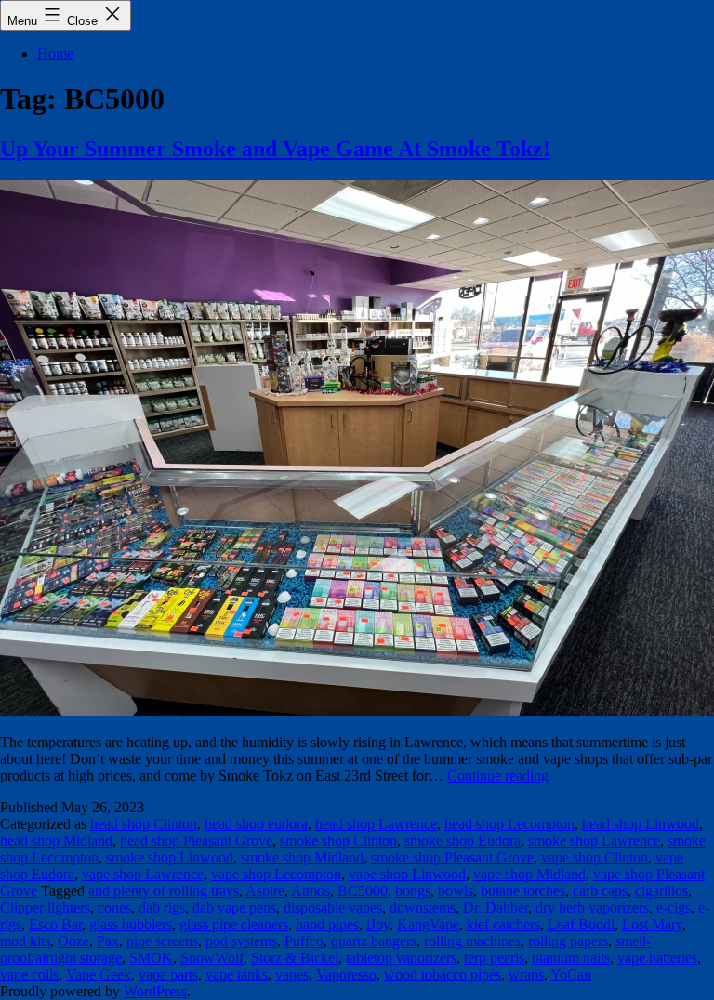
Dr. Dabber (495, 907)
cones (114, 907)
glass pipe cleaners (233, 924)
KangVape (428, 924)
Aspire (264, 891)
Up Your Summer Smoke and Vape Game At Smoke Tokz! (275, 149)
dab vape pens (234, 907)
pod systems (241, 941)
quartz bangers (373, 941)
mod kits (25, 941)
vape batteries (657, 958)
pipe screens (162, 941)
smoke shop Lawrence (594, 841)
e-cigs (673, 907)
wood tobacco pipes (442, 974)
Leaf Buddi (581, 924)
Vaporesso (346, 974)
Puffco (304, 941)
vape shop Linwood (407, 874)
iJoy (378, 924)
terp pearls (494, 958)
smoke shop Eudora (462, 841)
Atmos (310, 891)
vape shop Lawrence (143, 874)
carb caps (600, 891)
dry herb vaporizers (592, 907)
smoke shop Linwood (169, 857)
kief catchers (503, 924)
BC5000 (362, 891)
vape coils (29, 974)
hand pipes (327, 924)
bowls (455, 891)
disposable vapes (333, 907)
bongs (412, 891)
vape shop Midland (529, 874)
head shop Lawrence (376, 824)
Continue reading (498, 775)
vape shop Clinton (594, 857)
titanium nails (571, 958)
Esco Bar (55, 924)
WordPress (155, 991)
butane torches (523, 891)
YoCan (570, 974)
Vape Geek (98, 974)
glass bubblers (130, 924)
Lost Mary (652, 924)
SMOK (151, 958)
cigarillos (661, 891)
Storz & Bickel (294, 958)
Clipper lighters (45, 907)
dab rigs (162, 907)
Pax (108, 941)
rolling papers (568, 941)
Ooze (73, 941)
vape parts (168, 974)
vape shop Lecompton (276, 874)
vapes (292, 974)
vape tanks (236, 974)
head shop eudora (256, 824)
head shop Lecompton (509, 824)
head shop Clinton (143, 824)
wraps (526, 974)
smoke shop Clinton (338, 841)
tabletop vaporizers (401, 958)
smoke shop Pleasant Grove (452, 857)
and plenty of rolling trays (163, 891)
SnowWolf (212, 958)
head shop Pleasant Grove (196, 841)
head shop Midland (56, 841)
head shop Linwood (640, 824)
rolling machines (472, 941)
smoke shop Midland (302, 857)
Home (55, 53)
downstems (423, 907)
